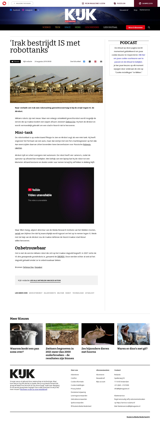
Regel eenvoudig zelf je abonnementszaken (129, 399)
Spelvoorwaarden (77, 403)
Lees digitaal (110, 27)
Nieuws (16, 61)
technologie (78, 293)
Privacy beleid (76, 389)
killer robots (50, 293)
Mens (77, 27)
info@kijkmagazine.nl (121, 389)
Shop (135, 10)
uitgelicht (89, 293)
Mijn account (100, 382)
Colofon (74, 378)
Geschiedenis (92, 27)
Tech (57, 27)
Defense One (28, 267)
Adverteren (75, 375)
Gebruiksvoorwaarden (79, 399)
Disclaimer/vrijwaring (78, 392)
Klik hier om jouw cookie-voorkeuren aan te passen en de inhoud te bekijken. (129, 58)
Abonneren (100, 375)
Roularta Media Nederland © (138, 417)
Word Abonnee (135, 27)
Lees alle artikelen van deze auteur (45, 280)
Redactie (117, 375)
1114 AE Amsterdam (121, 382)
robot (68, 293)
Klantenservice (145, 10)
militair (60, 293)
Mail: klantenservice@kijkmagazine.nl (127, 406)
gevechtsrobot (35, 293)
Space (67, 27)
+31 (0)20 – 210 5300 (121, 385)
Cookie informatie (77, 382)
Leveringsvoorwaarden (79, 396)
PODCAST (128, 43)
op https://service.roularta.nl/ (124, 403)
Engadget (38, 267)
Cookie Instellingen (77, 385)
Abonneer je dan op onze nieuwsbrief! (33, 389)
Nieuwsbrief (124, 10)
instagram (28, 10)
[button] (146, 3)
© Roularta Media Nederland (81, 406)
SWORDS (60, 256)
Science (47, 27)
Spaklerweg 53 (119, 378)
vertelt (17, 233)
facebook (16, 10)
